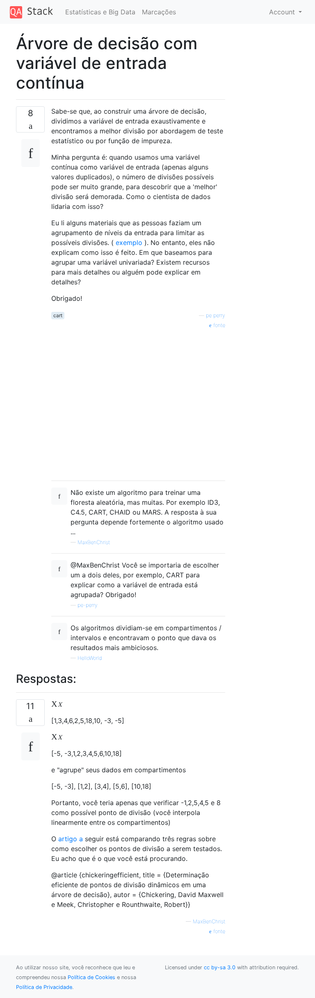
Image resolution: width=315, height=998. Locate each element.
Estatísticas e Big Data (100, 12)
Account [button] (283, 12)
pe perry (215, 315)
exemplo (129, 242)
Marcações (159, 12)
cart (57, 315)
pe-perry (88, 605)
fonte (218, 325)
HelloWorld (90, 658)
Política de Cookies (91, 977)
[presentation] (56, 704)
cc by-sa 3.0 (219, 967)
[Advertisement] (138, 402)
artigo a (70, 839)
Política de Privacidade (44, 987)
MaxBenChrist (94, 542)
